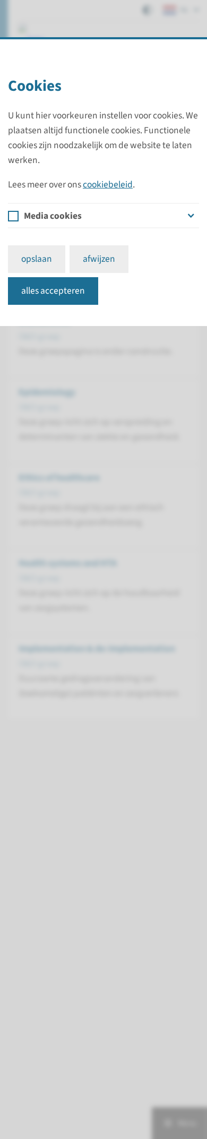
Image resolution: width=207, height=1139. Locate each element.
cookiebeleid (108, 184)
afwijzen (99, 259)
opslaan (36, 259)
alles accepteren (53, 290)
